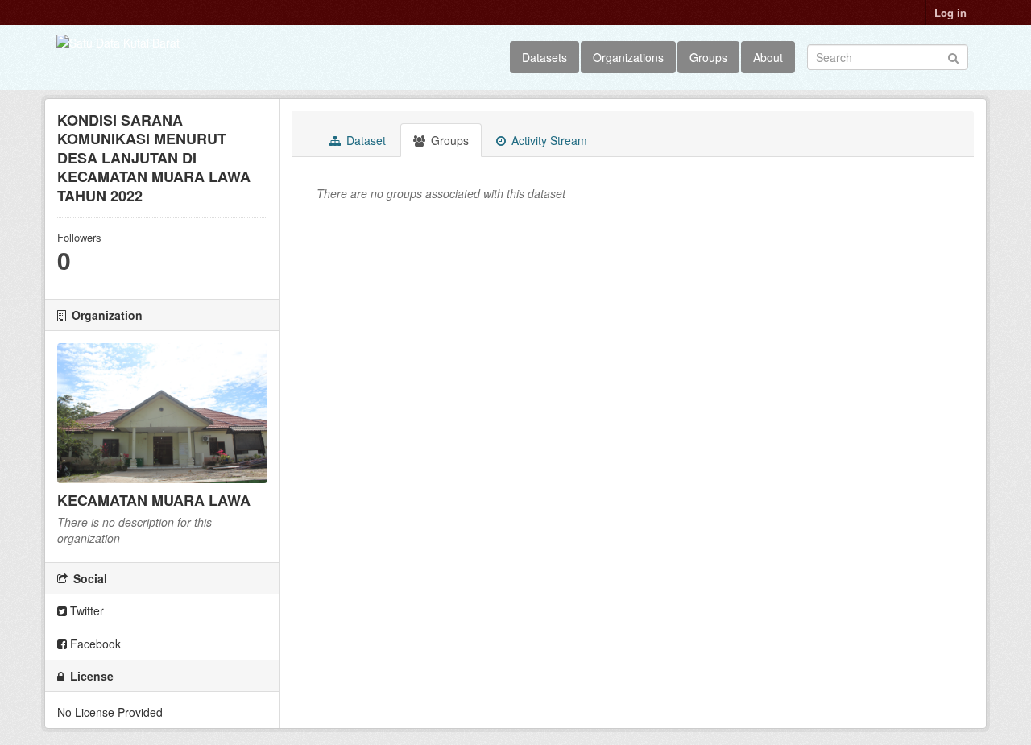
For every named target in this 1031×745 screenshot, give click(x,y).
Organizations (628, 57)
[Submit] (953, 56)
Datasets (544, 57)
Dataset (364, 140)
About (768, 57)
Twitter (85, 610)
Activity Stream (547, 140)
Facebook (94, 643)
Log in (950, 12)
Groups (708, 57)
